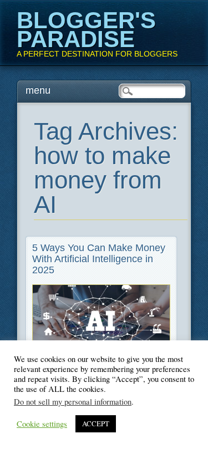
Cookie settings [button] (42, 424)
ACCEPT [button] (95, 423)
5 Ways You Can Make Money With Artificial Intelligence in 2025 (98, 258)
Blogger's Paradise (86, 29)
